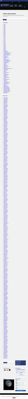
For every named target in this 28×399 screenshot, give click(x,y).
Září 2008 (5, 295)
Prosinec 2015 (5, 210)
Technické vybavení (6, 79)
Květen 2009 (5, 287)
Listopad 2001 (5, 352)
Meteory (5, 64)
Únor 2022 (5, 150)
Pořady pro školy (6, 74)
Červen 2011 (5, 263)
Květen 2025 (5, 112)
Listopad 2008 (5, 293)
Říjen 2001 (5, 353)
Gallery (5, 58)
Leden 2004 (5, 335)
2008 (4, 32)
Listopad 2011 (5, 258)
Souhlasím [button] (14, 397)
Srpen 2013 (5, 238)
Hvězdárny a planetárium (7, 60)
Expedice (5, 55)
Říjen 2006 (5, 314)
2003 (4, 27)
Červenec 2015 (5, 215)
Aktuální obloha (18, 361)
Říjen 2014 (5, 224)
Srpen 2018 (5, 189)
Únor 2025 (5, 115)
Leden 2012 (5, 256)
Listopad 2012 (5, 246)
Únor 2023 (5, 138)
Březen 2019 (5, 182)
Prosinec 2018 (5, 185)
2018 (4, 42)
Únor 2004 (5, 334)
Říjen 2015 (5, 212)
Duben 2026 (5, 101)
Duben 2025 (5, 113)
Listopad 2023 (5, 129)
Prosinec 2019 (5, 175)
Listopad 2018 (5, 186)
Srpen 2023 (5, 132)
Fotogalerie (5, 56)
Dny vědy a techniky (6, 53)
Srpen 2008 (5, 296)
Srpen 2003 (5, 338)
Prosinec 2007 (5, 302)
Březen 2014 (5, 231)
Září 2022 (5, 143)
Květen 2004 (5, 332)
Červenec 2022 (5, 145)
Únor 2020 (5, 173)
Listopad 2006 (5, 313)
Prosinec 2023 (5, 128)
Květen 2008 (5, 299)
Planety (5, 73)
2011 (4, 35)
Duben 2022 (5, 148)
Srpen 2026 (5, 97)
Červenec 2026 (5, 98)
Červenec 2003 (5, 339)
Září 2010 (5, 272)
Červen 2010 (5, 275)
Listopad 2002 (5, 347)
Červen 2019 (5, 179)
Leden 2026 (5, 104)
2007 (4, 31)
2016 (4, 40)
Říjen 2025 (5, 107)
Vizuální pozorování (6, 83)
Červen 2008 (5, 298)
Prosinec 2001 (5, 351)
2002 (4, 26)
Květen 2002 (5, 350)
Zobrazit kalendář (20, 390)
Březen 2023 (5, 137)
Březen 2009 (5, 289)
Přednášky (5, 76)
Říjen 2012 (5, 247)
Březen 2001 (5, 358)
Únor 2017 (5, 197)
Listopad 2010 (5, 270)
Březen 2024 (5, 125)
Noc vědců (5, 67)
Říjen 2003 (5, 337)
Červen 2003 (5, 340)
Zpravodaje (5, 92)
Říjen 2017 (5, 192)
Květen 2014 (5, 229)
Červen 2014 (5, 228)
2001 (4, 25)
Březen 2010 (5, 278)
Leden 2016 (5, 209)
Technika (5, 80)
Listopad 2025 (5, 106)
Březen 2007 (5, 310)
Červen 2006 (5, 317)
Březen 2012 (5, 254)
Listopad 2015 (5, 211)
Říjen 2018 (5, 187)
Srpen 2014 (5, 226)
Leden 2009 (5, 291)
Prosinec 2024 (5, 117)
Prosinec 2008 (5, 292)
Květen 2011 (5, 264)
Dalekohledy (5, 51)
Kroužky (5, 63)
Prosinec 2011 (5, 257)
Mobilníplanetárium (20, 6)
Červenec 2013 (5, 239)
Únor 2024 (5, 126)
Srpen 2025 (5, 109)
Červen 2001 (5, 356)
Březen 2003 (5, 343)
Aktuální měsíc (18, 362)
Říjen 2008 (5, 294)
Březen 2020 (5, 172)
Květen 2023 (5, 135)
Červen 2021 (5, 158)
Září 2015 (5, 213)
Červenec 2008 (5, 297)
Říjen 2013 (5, 236)
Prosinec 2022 (5, 140)
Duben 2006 (5, 319)
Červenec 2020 (5, 168)
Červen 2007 (5, 307)
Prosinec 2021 (5, 152)
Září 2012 (5, 248)
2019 (4, 43)
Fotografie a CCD (6, 57)
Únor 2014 (5, 232)
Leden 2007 (5, 311)
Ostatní (5, 71)
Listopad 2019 (5, 176)
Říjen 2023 (5, 130)
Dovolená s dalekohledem (7, 54)
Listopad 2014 (5, 223)
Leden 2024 (5, 127)
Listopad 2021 (5, 153)
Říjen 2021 (5, 154)
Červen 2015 (5, 216)
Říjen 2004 (5, 327)
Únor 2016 (5, 208)
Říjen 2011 (5, 259)
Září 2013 (5, 237)
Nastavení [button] (21, 396)
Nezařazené (5, 66)
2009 (4, 33)
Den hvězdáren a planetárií (7, 52)
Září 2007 (5, 305)
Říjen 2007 (5, 304)
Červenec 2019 (5, 178)
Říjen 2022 (5, 142)
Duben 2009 (5, 288)
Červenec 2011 (5, 262)
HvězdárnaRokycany (11, 6)
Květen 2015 (5, 217)
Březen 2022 (5, 149)
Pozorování (5, 75)
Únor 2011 (5, 267)
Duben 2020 (5, 171)
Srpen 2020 (5, 167)
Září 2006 (5, 315)
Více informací (25, 396)
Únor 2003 (5, 344)
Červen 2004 (5, 331)
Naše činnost (5, 65)
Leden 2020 (5, 174)
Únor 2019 (5, 183)
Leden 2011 (5, 268)
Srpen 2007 (5, 306)
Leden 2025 (5, 116)
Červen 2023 (5, 134)
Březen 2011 (5, 266)
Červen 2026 (5, 99)
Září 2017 (5, 193)
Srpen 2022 (5, 144)
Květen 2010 (5, 276)
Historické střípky (6, 59)
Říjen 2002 (5, 348)
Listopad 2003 (5, 336)
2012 (4, 36)
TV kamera (5, 81)
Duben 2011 (5, 265)
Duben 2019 (5, 181)
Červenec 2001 (5, 355)
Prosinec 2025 (5, 105)
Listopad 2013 (5, 235)
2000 (4, 24)
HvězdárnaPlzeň (15, 6)
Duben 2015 (5, 218)
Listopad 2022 (5, 141)
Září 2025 (5, 108)
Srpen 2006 (5, 316)
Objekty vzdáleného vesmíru (7, 68)
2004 (4, 28)
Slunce (4, 78)
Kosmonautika (5, 62)
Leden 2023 (5, 139)
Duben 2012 (5, 253)
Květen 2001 (5, 357)
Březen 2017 (5, 196)
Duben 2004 (5, 333)
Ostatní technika (6, 72)
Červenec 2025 (5, 110)
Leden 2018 (5, 191)
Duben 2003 (5, 342)
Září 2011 (5, 260)
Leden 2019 (5, 184)
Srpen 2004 (5, 329)
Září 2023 (5, 131)
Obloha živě (5, 69)
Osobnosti (5, 70)
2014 (4, 38)
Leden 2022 (5, 151)
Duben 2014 (5, 230)
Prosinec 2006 (5, 312)
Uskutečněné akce (6, 82)
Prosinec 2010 (5, 269)
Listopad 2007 (5, 303)
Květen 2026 (5, 100)
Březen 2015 (5, 219)
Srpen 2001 (5, 354)
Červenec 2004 (5, 330)
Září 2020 (5, 166)
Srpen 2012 (5, 249)
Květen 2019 (5, 180)
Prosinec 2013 (5, 234)
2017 (4, 41)
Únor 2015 (5, 220)
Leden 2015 (5, 221)
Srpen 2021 (5, 156)
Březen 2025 (5, 114)
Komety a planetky (6, 61)
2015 (4, 39)
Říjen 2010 (5, 271)
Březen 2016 (5, 207)
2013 (4, 37)
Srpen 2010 (5, 273)
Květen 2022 (5, 147)
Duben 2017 (5, 195)
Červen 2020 (5, 169)
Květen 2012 (5, 252)
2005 (4, 29)
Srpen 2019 (5, 177)
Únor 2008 (5, 300)
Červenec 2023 (5, 133)
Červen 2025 (5, 111)
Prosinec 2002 (5, 346)
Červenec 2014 (5, 227)
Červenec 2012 (5, 250)
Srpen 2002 (5, 349)
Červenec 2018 (5, 190)
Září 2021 (5, 155)
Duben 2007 (5, 309)
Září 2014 (5, 225)
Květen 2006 (5, 318)
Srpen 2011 (5, 261)
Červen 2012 (5, 251)
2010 (4, 34)
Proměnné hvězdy (6, 77)
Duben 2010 (5, 277)
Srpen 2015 (5, 214)
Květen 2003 (5, 341)
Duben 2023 (5, 136)
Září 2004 (5, 328)
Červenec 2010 (5, 274)
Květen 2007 (5, 308)
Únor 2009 (5, 290)
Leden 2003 (5, 345)
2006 (4, 30)
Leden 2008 (5, 301)
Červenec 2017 (5, 194)
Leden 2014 (5, 233)
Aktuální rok (18, 364)
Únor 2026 (5, 103)
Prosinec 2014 (5, 222)
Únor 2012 (5, 255)
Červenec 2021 (5, 157)
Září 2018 (5, 188)
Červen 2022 (5, 146)
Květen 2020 (5, 170)
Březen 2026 (5, 102)
